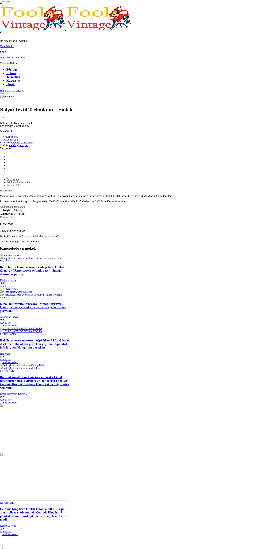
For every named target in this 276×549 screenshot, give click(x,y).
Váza (13, 280)
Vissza (3, 93)
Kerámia (4, 280)
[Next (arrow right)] (4, 548)
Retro (13, 525)
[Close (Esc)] (1, 545)
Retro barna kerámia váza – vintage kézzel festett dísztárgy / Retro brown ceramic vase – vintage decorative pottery (32, 270)
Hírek (10, 84)
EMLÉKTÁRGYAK (22, 142)
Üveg (16, 317)
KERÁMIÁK (7, 371)
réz (26, 145)
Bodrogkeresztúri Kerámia (13, 394)
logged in (18, 241)
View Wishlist (7, 46)
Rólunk (11, 73)
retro (21, 145)
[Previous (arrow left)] (1, 548)
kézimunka (5, 317)
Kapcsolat (13, 80)
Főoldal (11, 69)
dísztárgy (13, 145)
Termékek (13, 77)
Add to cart (5, 286)
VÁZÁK (4, 261)
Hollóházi (5, 353)
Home (3, 90)
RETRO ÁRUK (15, 90)
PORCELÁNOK (9, 334)
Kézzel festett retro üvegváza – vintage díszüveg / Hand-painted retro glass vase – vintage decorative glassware (33, 307)
